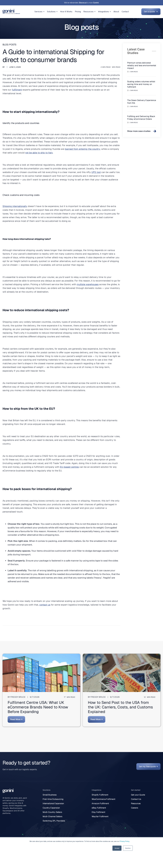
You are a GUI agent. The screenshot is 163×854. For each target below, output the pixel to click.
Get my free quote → (148, 766)
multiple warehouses (88, 284)
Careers (134, 807)
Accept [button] (117, 848)
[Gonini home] (11, 11)
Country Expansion (51, 807)
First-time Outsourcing (53, 799)
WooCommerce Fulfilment (103, 799)
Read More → (16, 719)
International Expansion (53, 803)
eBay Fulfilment (99, 807)
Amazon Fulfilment (100, 803)
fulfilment (17, 89)
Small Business (50, 794)
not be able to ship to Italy (39, 152)
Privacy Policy (124, 841)
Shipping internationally (15, 206)
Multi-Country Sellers (52, 812)
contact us (44, 604)
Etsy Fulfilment (98, 812)
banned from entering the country (82, 148)
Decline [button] (128, 848)
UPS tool (96, 172)
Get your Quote (138, 794)
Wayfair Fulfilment (100, 816)
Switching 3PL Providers (54, 820)
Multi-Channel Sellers (52, 816)
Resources (136, 803)
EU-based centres (69, 466)
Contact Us (136, 799)
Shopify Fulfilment (100, 794)
